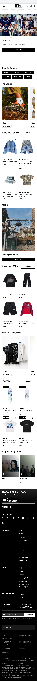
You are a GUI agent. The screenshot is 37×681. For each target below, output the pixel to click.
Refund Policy (23, 581)
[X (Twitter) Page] (8, 518)
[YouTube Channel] (23, 518)
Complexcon (23, 557)
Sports (21, 544)
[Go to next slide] (33, 61)
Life (20, 547)
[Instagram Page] (18, 518)
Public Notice (25, 642)
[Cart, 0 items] (34, 6)
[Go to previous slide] (3, 61)
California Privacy (6, 643)
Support (21, 574)
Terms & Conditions (7, 637)
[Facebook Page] (3, 518)
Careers (21, 594)
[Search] (28, 6)
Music (21, 533)
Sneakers (22, 537)
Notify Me (30, 614)
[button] (18, 36)
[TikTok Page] (33, 518)
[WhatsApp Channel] (13, 518)
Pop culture (23, 540)
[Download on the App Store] (10, 499)
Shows (21, 554)
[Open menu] (4, 6)
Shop (20, 568)
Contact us (22, 597)
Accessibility (7, 648)
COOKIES (5, 652)
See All (18, 482)
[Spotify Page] (3, 523)
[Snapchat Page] (28, 518)
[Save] (15, 139)
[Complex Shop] (18, 6)
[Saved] (31, 6)
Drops (21, 571)
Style (20, 530)
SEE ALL (28, 132)
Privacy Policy (25, 636)
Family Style (23, 560)
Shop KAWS (18, 49)
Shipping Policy (24, 578)
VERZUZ (22, 550)
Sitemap (22, 648)
